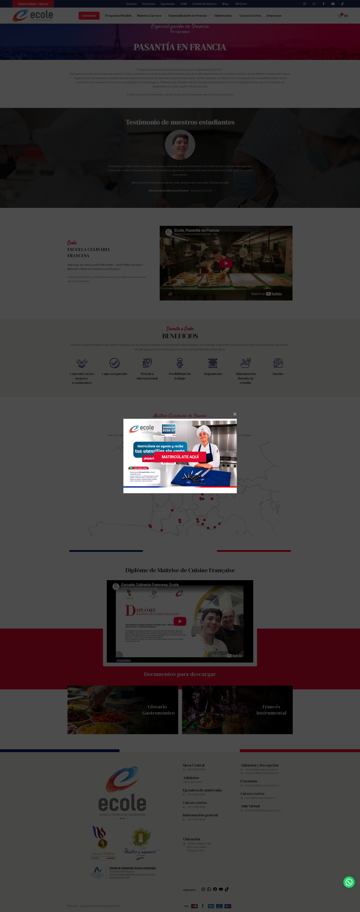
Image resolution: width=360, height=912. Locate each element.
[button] (349, 882)
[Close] (235, 414)
